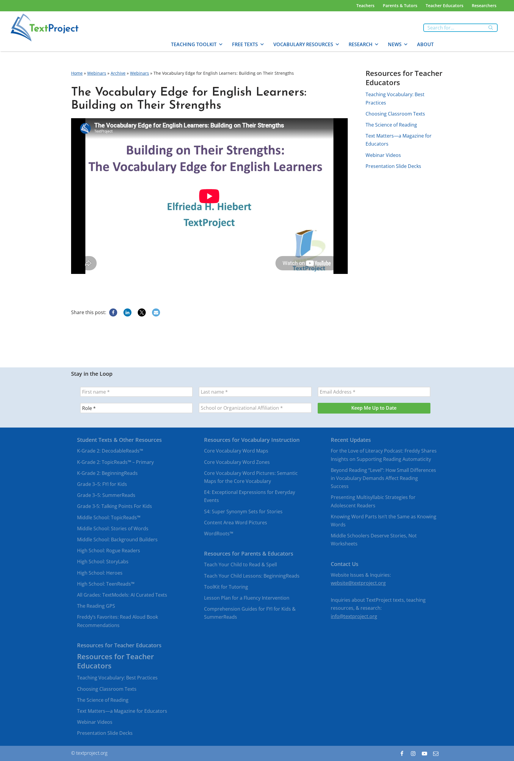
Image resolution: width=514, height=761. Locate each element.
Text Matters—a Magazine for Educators (122, 711)
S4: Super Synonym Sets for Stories (243, 511)
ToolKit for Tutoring (226, 586)
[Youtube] (424, 753)
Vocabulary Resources (303, 44)
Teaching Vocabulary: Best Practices (117, 677)
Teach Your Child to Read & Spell (240, 564)
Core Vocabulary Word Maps (236, 450)
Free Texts (245, 44)
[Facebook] (113, 312)
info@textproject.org (354, 616)
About (425, 44)
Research (360, 44)
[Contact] (436, 753)
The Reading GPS (96, 606)
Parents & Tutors (400, 5)
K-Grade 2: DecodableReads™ (110, 450)
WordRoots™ (218, 533)
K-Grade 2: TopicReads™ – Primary (115, 462)
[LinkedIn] (127, 312)
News (395, 44)
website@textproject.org (358, 583)
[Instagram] (413, 753)
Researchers (484, 5)
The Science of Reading (391, 124)
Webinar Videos (383, 155)
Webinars (96, 73)
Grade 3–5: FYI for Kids (102, 484)
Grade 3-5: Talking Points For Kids (114, 506)
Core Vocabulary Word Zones (237, 462)
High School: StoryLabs (102, 561)
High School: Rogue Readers (108, 550)
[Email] (156, 312)
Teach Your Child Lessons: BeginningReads (252, 575)
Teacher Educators (444, 5)
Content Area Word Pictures (235, 522)
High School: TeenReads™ (105, 583)
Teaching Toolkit (194, 44)
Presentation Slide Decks (393, 166)
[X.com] (142, 312)
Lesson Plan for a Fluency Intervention (246, 598)
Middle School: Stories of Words (112, 528)
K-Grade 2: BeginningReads (107, 473)
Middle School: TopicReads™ (108, 517)
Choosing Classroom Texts (395, 113)
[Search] (491, 28)
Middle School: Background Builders (117, 539)
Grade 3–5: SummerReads (106, 495)
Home (77, 73)
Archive (118, 73)
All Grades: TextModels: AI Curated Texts (122, 595)
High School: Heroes (100, 572)
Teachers (365, 5)
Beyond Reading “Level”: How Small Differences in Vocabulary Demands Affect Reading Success (383, 478)
